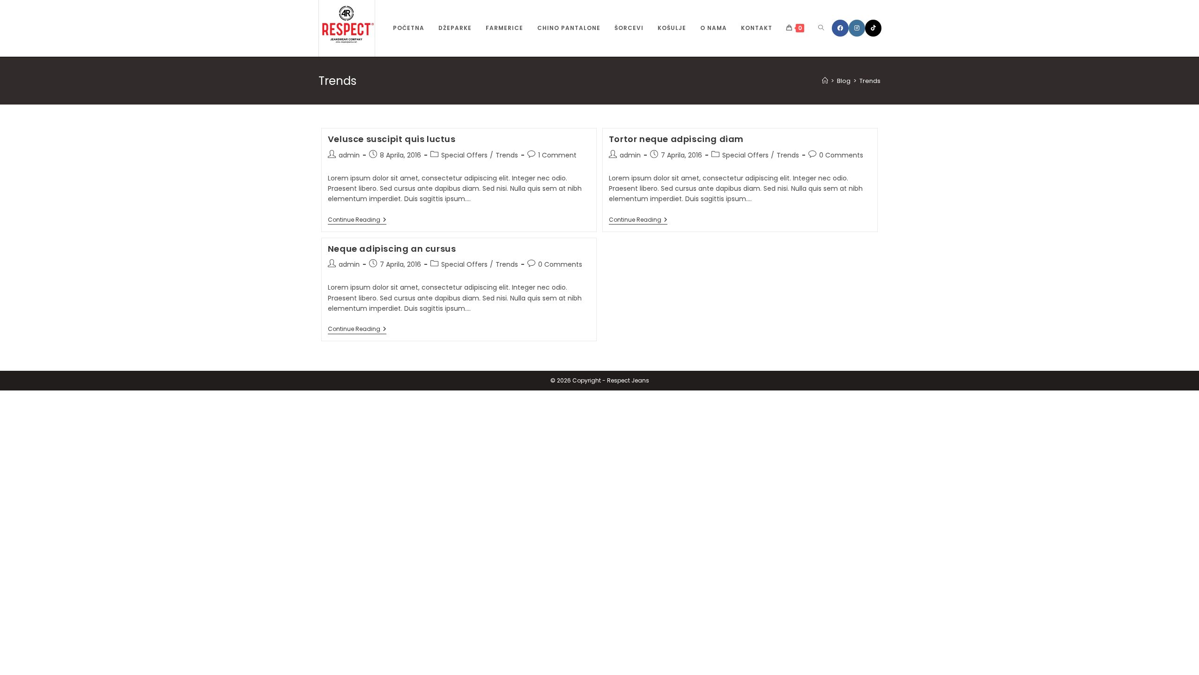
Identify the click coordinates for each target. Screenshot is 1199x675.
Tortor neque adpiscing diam (676, 139)
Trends (870, 80)
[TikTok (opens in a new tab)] (873, 28)
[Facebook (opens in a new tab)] (840, 28)
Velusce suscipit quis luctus (392, 139)
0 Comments (841, 155)
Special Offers (464, 155)
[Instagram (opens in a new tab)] (857, 28)
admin (349, 155)
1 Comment (557, 155)
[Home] (825, 80)
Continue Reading (357, 221)
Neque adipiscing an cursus (392, 249)
